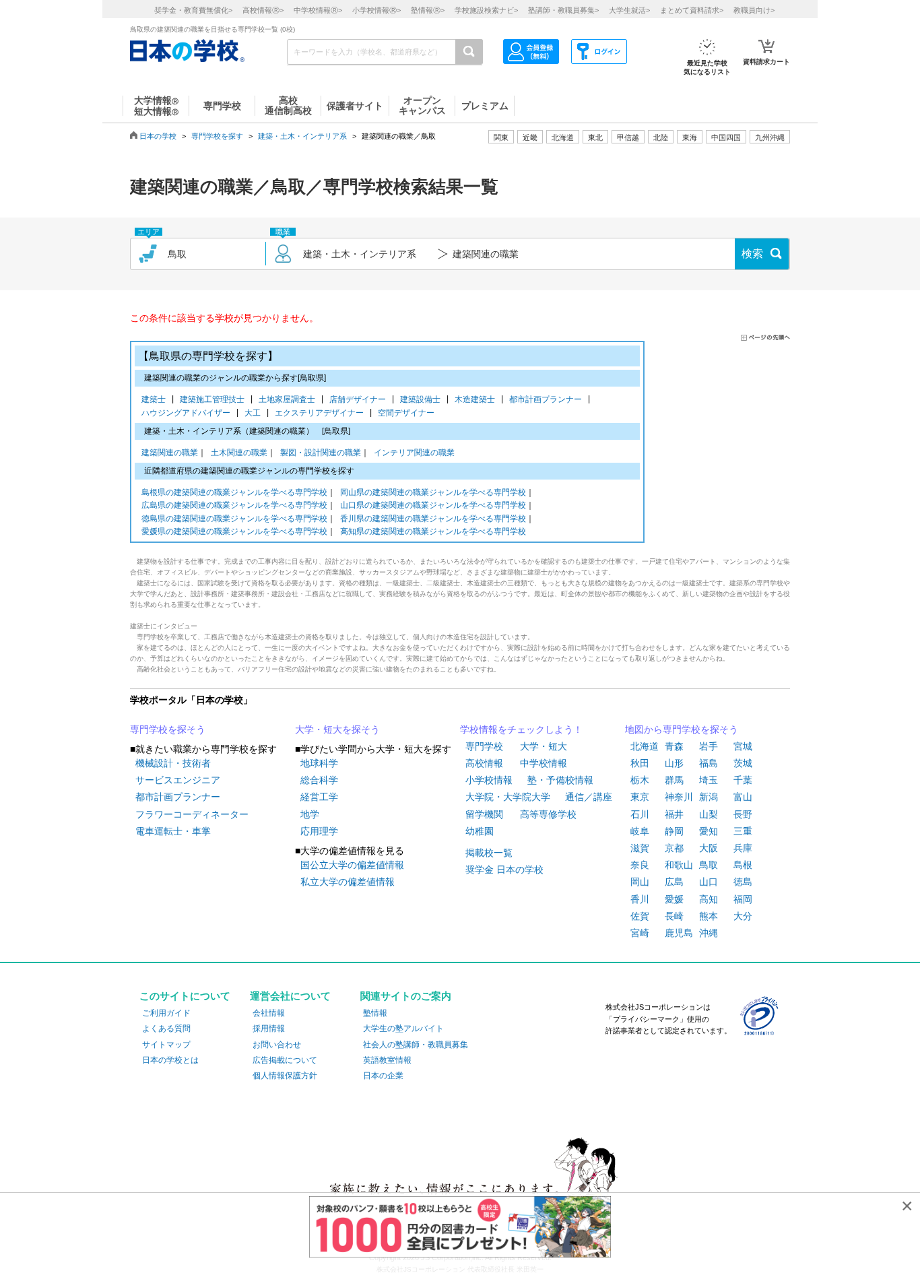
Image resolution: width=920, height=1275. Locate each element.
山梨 (708, 814)
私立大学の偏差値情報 (347, 881)
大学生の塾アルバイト (403, 1028)
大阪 (708, 848)
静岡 (674, 831)
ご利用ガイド (166, 1013)
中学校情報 (543, 763)
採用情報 (269, 1028)
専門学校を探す (217, 136)
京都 (674, 848)
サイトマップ (166, 1044)
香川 (639, 899)
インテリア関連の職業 (414, 452)
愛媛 (674, 899)
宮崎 (639, 932)
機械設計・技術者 (173, 763)
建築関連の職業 (169, 452)
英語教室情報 (387, 1060)
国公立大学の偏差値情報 (352, 864)
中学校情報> (318, 10)
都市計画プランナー (548, 399)
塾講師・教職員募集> (563, 10)
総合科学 (319, 780)
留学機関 (484, 814)
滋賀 (639, 848)
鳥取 (708, 864)
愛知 (708, 831)
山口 (708, 881)
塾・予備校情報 (560, 780)
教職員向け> (754, 10)
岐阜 (639, 831)
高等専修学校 (548, 814)
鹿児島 (679, 932)
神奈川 (679, 796)
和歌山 (679, 864)
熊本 (708, 916)
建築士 (155, 399)
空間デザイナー (406, 413)
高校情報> (263, 10)
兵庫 (742, 848)
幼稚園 (479, 831)
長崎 (674, 916)
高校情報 (484, 763)
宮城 (742, 746)
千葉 (742, 780)
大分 (742, 916)
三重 (742, 831)
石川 (639, 814)
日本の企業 (383, 1075)
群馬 (674, 780)
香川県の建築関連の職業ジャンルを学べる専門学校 (433, 518)
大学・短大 (543, 746)
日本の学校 (157, 136)
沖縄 (708, 932)
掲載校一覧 (489, 852)
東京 (639, 796)
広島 (674, 881)
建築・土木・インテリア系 (302, 136)
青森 (674, 746)
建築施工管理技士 (214, 399)
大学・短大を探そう (337, 729)
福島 (708, 763)
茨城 (742, 763)
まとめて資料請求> (691, 10)
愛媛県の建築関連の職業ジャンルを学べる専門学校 (234, 531)
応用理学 (319, 831)
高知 (708, 899)
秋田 (639, 763)
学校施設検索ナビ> (486, 10)
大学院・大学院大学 (507, 796)
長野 (742, 814)
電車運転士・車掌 (173, 831)
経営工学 (319, 796)
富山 (742, 796)
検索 (752, 253)
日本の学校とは (170, 1060)
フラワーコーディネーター (192, 814)
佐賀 (639, 916)
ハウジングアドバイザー (188, 413)
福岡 (742, 899)
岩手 (708, 746)
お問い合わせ (277, 1044)
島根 (742, 864)
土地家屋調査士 (289, 399)
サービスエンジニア (177, 780)
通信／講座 (588, 796)
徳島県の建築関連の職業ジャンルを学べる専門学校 (234, 518)
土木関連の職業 (239, 452)
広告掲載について (285, 1060)
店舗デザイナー (360, 399)
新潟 (708, 796)
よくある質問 (166, 1028)
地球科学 (319, 763)
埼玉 (708, 780)
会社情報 (269, 1013)
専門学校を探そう (167, 729)
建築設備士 (422, 399)
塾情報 (375, 1013)
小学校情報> (376, 10)
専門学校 (484, 746)
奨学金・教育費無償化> (193, 10)
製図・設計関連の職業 (320, 452)
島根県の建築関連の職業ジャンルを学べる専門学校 (234, 492)
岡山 (639, 881)
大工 (254, 413)
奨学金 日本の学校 (504, 869)
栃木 (639, 780)
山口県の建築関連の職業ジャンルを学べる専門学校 (433, 505)
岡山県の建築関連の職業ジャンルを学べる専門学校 (433, 492)
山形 (674, 763)
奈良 (639, 864)
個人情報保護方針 (285, 1075)
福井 (674, 814)
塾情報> (428, 10)
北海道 (563, 137)
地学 (309, 814)
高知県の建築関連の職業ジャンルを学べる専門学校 (433, 531)
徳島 (742, 881)
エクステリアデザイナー (321, 413)
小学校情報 (489, 780)
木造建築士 (477, 399)
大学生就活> (629, 10)
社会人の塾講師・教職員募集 (415, 1044)
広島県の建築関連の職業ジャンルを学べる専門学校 (234, 505)
